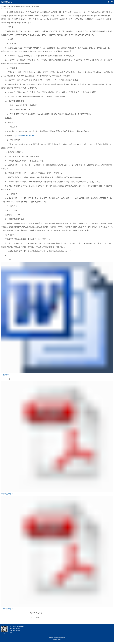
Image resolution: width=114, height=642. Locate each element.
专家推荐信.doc (6, 375)
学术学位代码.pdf (7, 494)
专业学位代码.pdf (7, 609)
